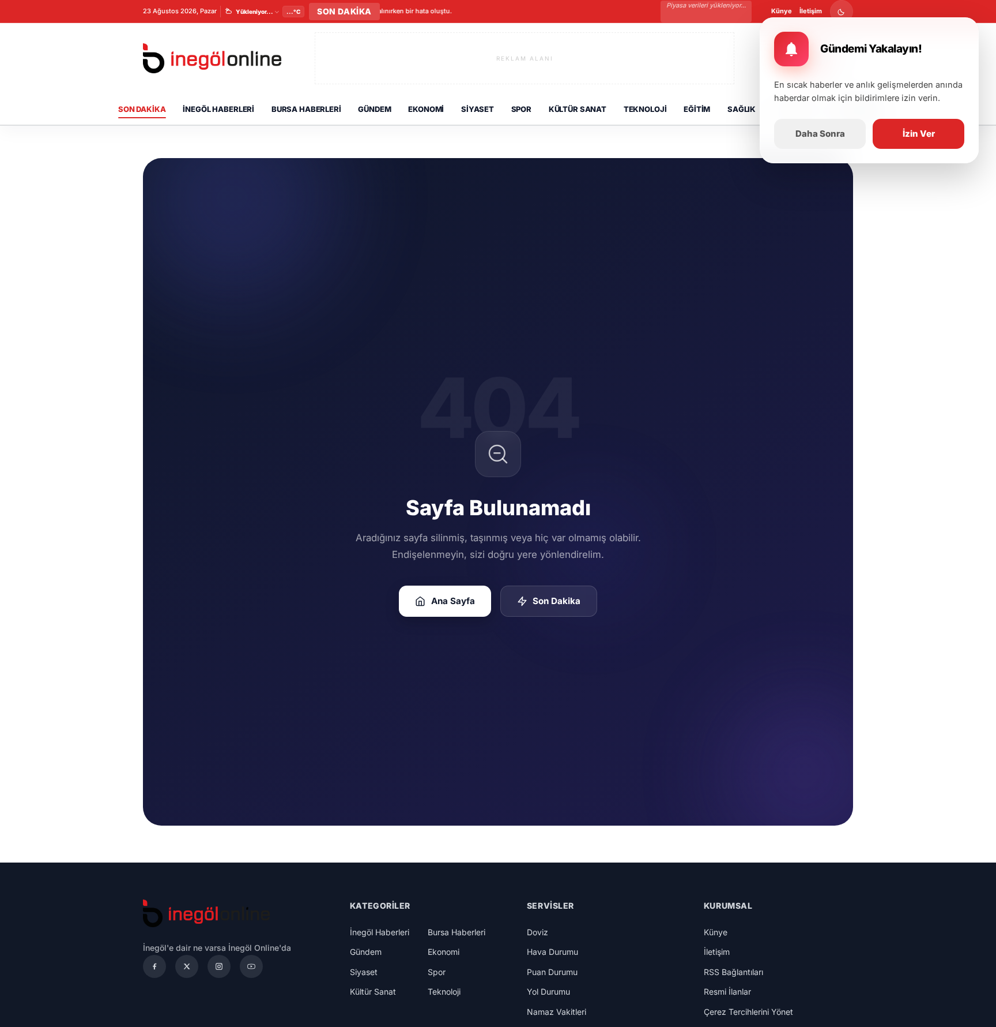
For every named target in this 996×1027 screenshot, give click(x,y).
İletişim (810, 11)
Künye (781, 11)
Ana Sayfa (453, 600)
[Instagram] (219, 966)
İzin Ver (919, 133)
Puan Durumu (552, 972)
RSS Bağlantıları (733, 972)
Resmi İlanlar (727, 991)
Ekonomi (426, 109)
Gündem (374, 109)
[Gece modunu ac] (841, 11)
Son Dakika (142, 109)
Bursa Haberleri (306, 109)
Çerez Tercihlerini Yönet (748, 1012)
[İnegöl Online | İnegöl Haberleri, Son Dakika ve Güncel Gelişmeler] (212, 58)
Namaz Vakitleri (556, 1012)
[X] (186, 966)
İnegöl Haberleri (218, 109)
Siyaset (477, 109)
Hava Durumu (552, 952)
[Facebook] (154, 966)
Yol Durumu (548, 991)
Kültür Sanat (577, 109)
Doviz (537, 932)
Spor (521, 109)
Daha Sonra (820, 133)
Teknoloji (645, 109)
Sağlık (741, 109)
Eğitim (697, 109)
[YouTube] (251, 966)
